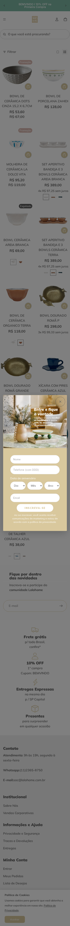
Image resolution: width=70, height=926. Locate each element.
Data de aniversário (23, 478)
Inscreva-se (35, 507)
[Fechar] (60, 401)
